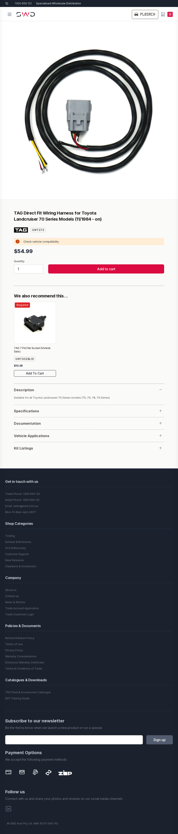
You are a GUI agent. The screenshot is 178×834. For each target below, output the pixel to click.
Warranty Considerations (20, 656)
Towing (10, 535)
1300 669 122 (23, 3)
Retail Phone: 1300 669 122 (22, 500)
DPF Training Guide (17, 698)
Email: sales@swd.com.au (21, 506)
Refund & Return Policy (19, 638)
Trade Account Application (22, 608)
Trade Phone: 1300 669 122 (22, 493)
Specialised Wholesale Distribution (58, 3)
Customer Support (17, 554)
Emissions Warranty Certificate (24, 662)
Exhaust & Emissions (18, 542)
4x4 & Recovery (15, 548)
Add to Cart (35, 373)
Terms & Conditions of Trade (23, 668)
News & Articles (15, 602)
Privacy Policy (14, 650)
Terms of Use (14, 644)
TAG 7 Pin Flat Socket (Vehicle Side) (32, 349)
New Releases (14, 560)
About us (10, 590)
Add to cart (106, 269)
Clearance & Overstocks (20, 566)
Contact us (12, 596)
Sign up (159, 740)
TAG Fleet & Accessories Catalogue (28, 692)
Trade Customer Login (19, 614)
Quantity (19, 261)
